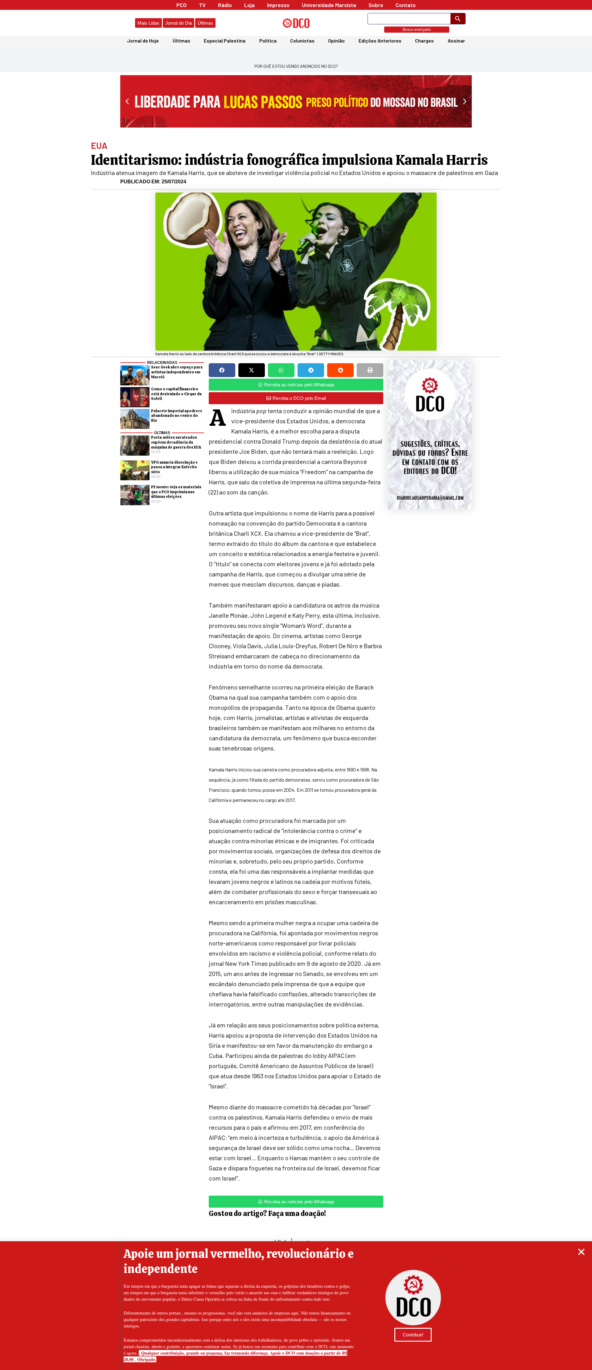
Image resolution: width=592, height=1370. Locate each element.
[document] (296, 685)
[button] (581, 1251)
